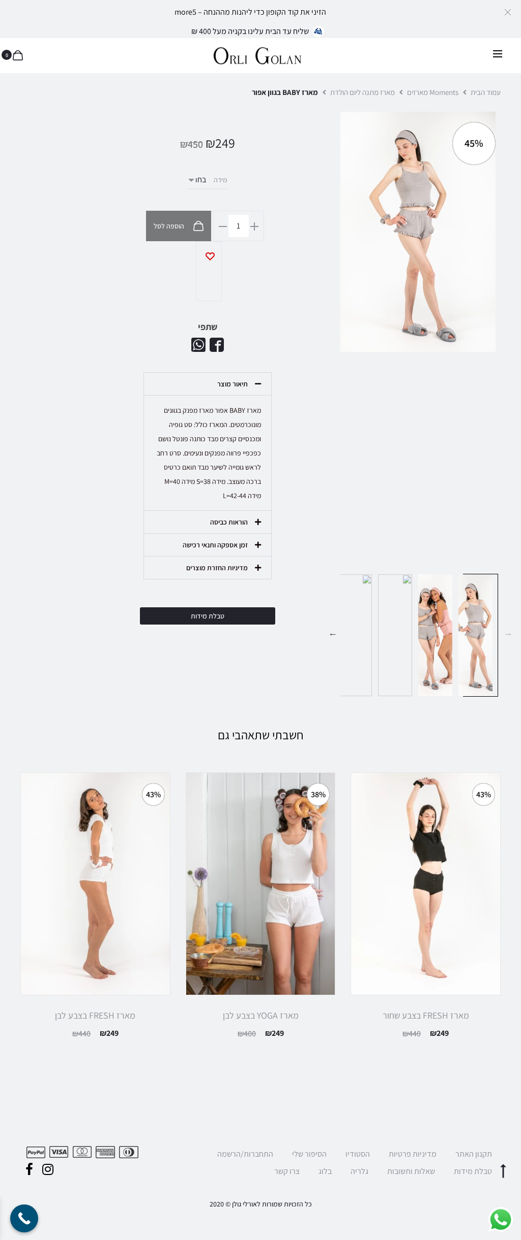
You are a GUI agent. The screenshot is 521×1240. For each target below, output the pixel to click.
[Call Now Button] (24, 1218)
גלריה (359, 1171)
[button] (508, 11)
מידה (220, 179)
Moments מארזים (432, 92)
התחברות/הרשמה (245, 1154)
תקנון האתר (473, 1154)
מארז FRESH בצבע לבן (95, 1015)
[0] (18, 54)
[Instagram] (47, 1169)
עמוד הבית (486, 92)
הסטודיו (357, 1154)
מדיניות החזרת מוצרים (217, 567)
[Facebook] (29, 1169)
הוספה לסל (170, 226)
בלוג (325, 1171)
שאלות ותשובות (411, 1171)
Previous (508, 633)
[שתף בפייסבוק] (217, 345)
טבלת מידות (473, 1171)
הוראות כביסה (229, 522)
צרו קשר (287, 1171)
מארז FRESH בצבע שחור (426, 1015)
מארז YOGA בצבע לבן (261, 1015)
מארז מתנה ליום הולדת (362, 92)
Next (333, 633)
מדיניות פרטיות (413, 1154)
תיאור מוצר (232, 383)
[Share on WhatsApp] (198, 345)
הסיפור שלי (309, 1154)
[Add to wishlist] (209, 271)
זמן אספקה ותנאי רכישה (215, 544)
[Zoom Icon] (420, 232)
